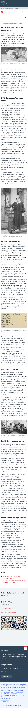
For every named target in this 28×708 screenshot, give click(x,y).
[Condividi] (26, 17)
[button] (25, 648)
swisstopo (7, 12)
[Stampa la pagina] (22, 17)
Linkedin (5, 671)
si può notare (12, 81)
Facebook (6, 668)
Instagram (15, 668)
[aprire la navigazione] (26, 11)
